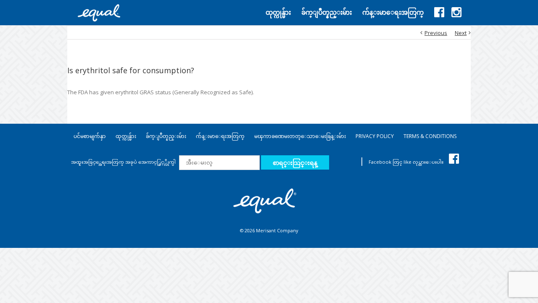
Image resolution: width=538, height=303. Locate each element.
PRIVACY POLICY (375, 136)
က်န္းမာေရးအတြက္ (220, 136)
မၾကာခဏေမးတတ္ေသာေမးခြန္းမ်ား (300, 136)
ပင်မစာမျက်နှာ (90, 136)
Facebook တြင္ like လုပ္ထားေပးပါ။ (407, 162)
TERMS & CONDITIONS (430, 136)
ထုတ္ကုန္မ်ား (126, 136)
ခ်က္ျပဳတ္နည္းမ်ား (166, 136)
